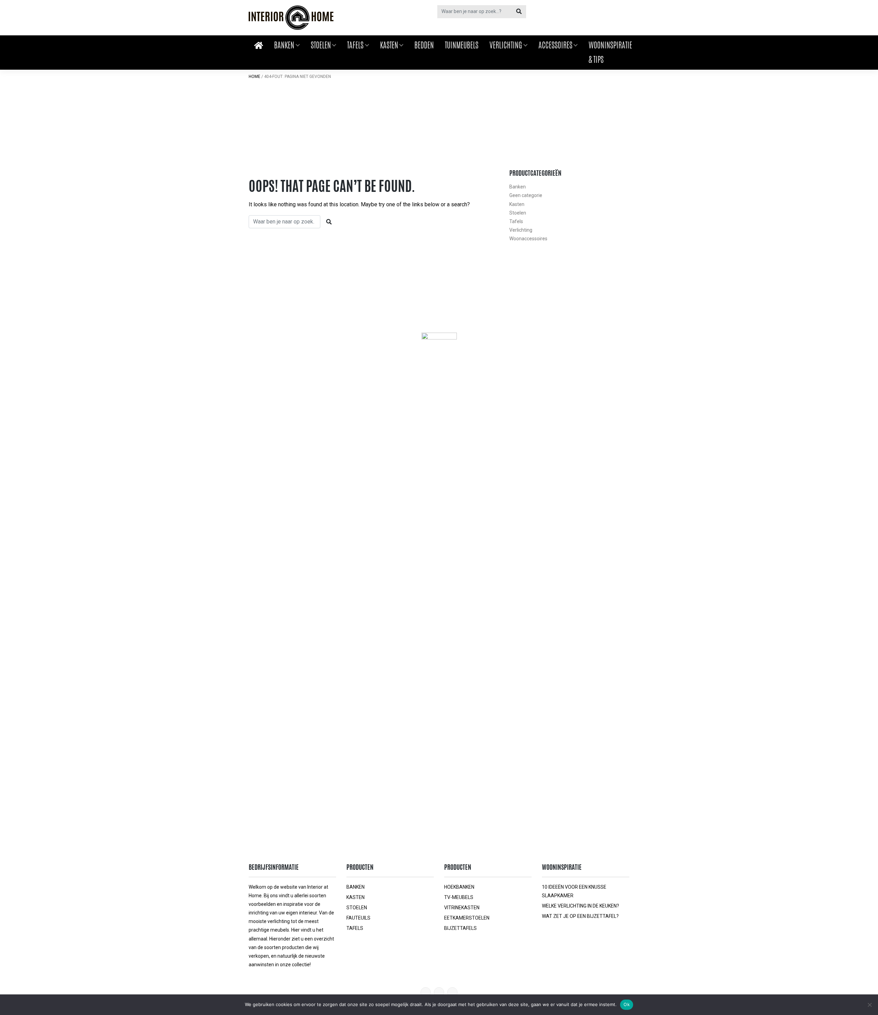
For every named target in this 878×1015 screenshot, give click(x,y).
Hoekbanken (459, 887)
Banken (284, 45)
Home (254, 76)
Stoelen (321, 45)
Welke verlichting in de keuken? (580, 906)
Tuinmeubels (461, 45)
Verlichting (505, 45)
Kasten (389, 45)
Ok (627, 1004)
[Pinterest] (425, 992)
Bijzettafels (460, 928)
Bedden (424, 45)
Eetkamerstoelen (466, 918)
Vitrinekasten (461, 907)
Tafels (355, 45)
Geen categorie (525, 195)
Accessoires (555, 45)
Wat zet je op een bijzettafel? (580, 916)
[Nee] (869, 1004)
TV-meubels (458, 897)
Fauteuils (358, 918)
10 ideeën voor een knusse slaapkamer (574, 891)
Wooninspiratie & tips (610, 52)
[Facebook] (439, 992)
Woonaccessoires (528, 238)
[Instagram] (452, 992)
